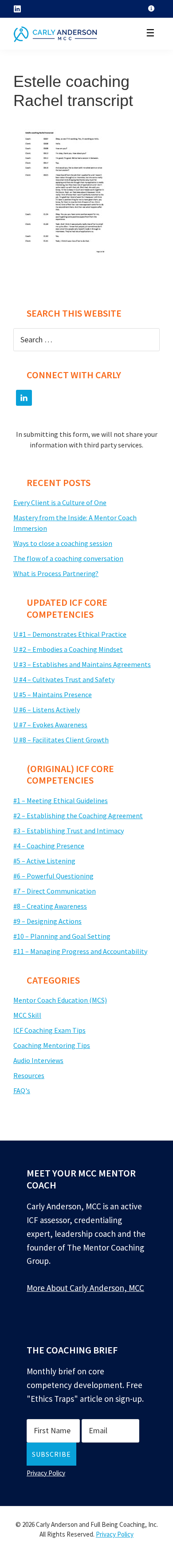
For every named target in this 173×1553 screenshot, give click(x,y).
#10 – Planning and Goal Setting (61, 936)
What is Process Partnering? (55, 573)
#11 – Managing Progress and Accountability (80, 951)
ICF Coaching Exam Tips (49, 1030)
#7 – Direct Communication (54, 890)
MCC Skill (27, 1015)
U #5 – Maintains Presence (52, 694)
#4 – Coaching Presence (48, 845)
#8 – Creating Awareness (50, 906)
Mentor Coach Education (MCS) (60, 1000)
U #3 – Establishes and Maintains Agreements (82, 664)
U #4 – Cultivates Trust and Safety (63, 679)
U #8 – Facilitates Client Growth (61, 739)
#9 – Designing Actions (47, 921)
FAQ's (21, 1090)
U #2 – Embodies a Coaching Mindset (68, 649)
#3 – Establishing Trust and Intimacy (68, 830)
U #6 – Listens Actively (46, 709)
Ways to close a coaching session (62, 543)
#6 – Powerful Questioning (53, 875)
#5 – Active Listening (44, 860)
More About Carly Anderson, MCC (85, 1287)
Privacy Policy (46, 1473)
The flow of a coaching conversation (68, 558)
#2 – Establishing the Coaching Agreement (78, 815)
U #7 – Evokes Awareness (50, 724)
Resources (28, 1075)
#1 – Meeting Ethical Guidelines (60, 800)
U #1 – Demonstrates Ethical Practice (69, 634)
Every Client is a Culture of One (59, 502)
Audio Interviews (38, 1060)
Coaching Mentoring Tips (51, 1045)
